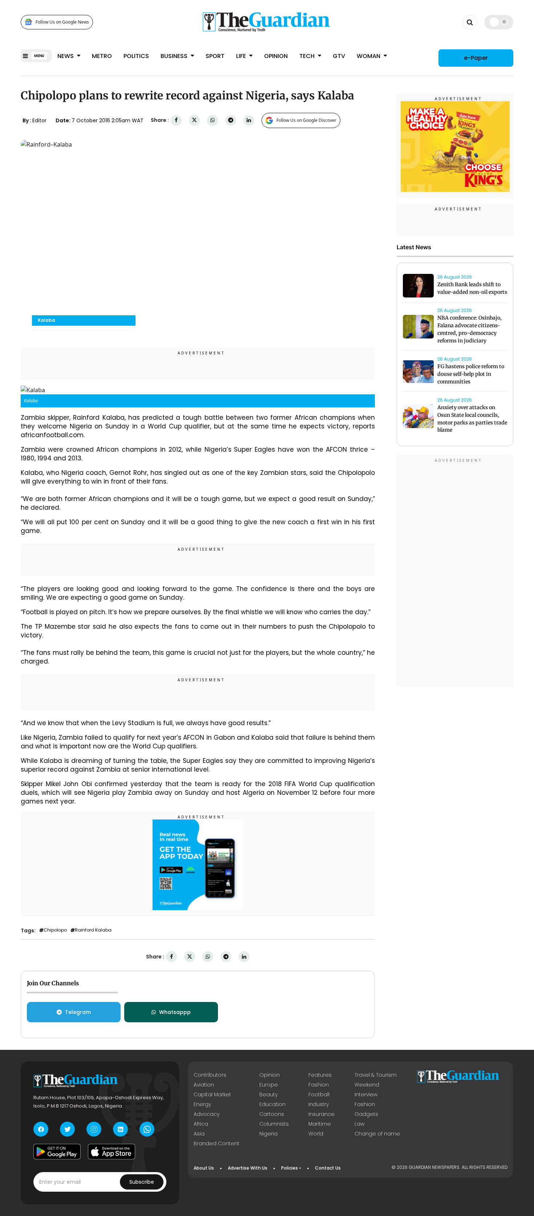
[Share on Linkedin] (249, 120)
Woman (369, 56)
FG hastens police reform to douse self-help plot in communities (470, 374)
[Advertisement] (455, 572)
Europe (268, 1084)
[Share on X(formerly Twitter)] (194, 120)
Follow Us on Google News (62, 22)
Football (318, 1094)
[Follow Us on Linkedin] (120, 1129)
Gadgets (366, 1114)
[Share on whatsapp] (212, 120)
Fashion (318, 1084)
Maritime (319, 1123)
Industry (318, 1104)
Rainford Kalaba (93, 930)
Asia (199, 1133)
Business (175, 56)
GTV (339, 56)
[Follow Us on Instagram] (93, 1129)
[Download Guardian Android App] (57, 1151)
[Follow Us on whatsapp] (146, 1129)
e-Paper (476, 58)
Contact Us (328, 1168)
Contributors (210, 1075)
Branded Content (216, 1143)
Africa (201, 1123)
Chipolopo (55, 930)
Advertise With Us (247, 1168)
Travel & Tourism (376, 1075)
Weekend (367, 1084)
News (66, 56)
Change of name (377, 1133)
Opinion (276, 56)
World (315, 1133)
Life (241, 56)
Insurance (321, 1114)
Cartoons (271, 1114)
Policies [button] (289, 1168)
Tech (307, 56)
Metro (102, 56)
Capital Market (212, 1094)
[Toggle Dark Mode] (499, 21)
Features (320, 1075)
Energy (202, 1104)
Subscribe (141, 1182)
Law (359, 1123)
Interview (366, 1094)
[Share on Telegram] (230, 120)
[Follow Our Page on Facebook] (40, 1129)
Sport (215, 56)
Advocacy (206, 1114)
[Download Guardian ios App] (111, 1151)
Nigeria (268, 1133)
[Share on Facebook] (176, 120)
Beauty (268, 1094)
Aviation (204, 1084)
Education (272, 1104)
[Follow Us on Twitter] (67, 1129)
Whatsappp (175, 1012)
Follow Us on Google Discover (306, 120)
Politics (136, 56)
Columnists (274, 1123)
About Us (204, 1168)
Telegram (78, 1012)
